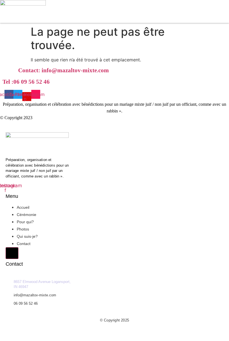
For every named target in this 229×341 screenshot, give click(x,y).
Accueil (23, 207)
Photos (23, 229)
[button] (180, 19)
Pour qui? (25, 222)
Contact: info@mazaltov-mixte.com (63, 70)
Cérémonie (26, 214)
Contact (23, 243)
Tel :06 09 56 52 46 (26, 81)
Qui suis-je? (27, 236)
